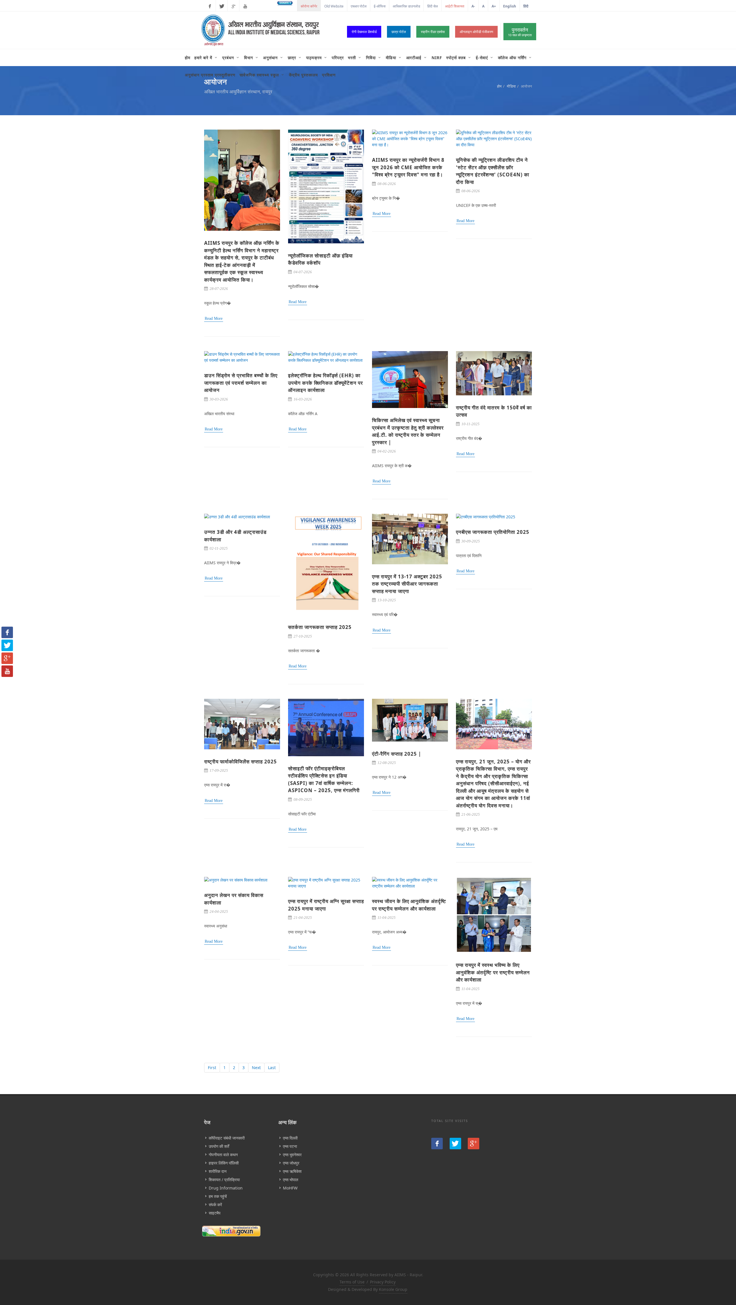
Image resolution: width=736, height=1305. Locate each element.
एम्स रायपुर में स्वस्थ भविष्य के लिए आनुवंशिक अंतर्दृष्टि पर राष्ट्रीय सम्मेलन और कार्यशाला (493, 972)
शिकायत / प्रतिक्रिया (224, 1179)
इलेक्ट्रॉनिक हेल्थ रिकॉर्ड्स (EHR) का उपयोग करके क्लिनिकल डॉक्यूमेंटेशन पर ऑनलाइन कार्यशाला (325, 382)
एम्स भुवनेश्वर (292, 1154)
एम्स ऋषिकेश (292, 1171)
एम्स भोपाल (290, 1179)
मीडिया (511, 86)
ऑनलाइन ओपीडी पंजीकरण (476, 31)
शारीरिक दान (218, 1171)
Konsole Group (393, 1289)
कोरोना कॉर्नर (309, 6)
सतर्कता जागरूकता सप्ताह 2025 (320, 627)
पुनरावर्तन (520, 31)
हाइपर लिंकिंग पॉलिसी (224, 1163)
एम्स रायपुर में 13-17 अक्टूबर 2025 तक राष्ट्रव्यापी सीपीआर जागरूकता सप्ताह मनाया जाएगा (407, 583)
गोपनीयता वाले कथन (223, 1154)
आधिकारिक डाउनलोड (406, 6)
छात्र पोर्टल (399, 31)
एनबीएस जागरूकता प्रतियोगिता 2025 (492, 532)
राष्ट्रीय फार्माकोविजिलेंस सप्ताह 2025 (240, 761)
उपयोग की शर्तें (219, 1146)
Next (256, 1067)
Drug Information (226, 1188)
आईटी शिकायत (454, 6)
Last (272, 1067)
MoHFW (290, 1188)
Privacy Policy (383, 1282)
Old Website (334, 6)
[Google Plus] (233, 6)
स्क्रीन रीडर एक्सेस (433, 31)
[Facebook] (210, 6)
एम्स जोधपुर (291, 1163)
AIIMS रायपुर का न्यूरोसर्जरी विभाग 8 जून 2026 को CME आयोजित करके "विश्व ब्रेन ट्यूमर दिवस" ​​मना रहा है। (408, 167)
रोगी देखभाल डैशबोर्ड (364, 31)
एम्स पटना (290, 1146)
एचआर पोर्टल (359, 6)
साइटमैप (215, 1213)
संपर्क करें (215, 1204)
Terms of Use (352, 1282)
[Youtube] (245, 6)
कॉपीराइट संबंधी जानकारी (227, 1138)
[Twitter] (221, 6)
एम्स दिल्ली (290, 1138)
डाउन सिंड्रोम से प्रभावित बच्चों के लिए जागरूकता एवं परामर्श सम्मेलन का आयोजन (240, 382)
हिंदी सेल (432, 6)
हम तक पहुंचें (218, 1196)
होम (499, 86)
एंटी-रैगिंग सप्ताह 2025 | (396, 753)
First (212, 1067)
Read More (214, 318)
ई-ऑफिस (380, 6)
